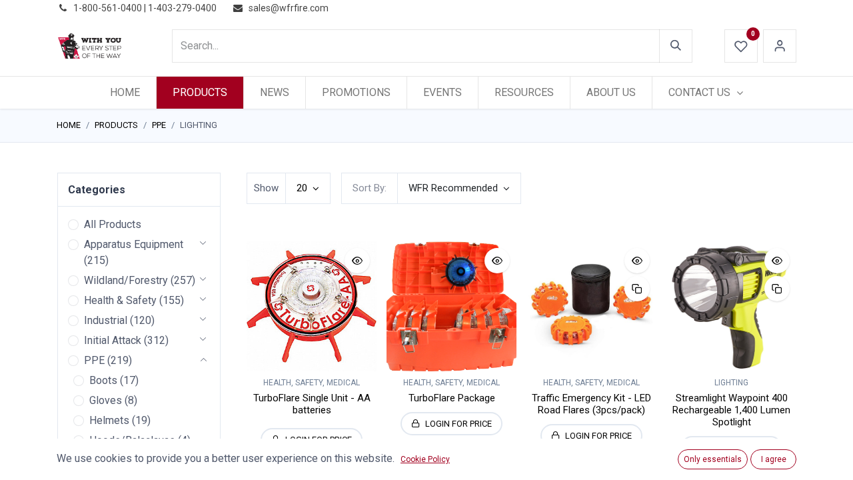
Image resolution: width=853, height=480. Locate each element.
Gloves (105, 400)
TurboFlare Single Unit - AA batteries (312, 404)
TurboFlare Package (452, 398)
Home (69, 125)
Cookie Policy (425, 459)
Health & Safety (120, 300)
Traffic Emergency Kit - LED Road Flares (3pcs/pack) (591, 404)
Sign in (779, 46)
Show (266, 188)
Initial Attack (112, 340)
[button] (459, 188)
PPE (159, 125)
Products (116, 125)
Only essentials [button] (713, 459)
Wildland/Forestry (126, 280)
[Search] (675, 46)
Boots (103, 380)
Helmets (109, 420)
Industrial (105, 320)
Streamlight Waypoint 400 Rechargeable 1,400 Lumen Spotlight (731, 410)
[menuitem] (125, 93)
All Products (112, 224)
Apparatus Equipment (133, 244)
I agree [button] (773, 459)
